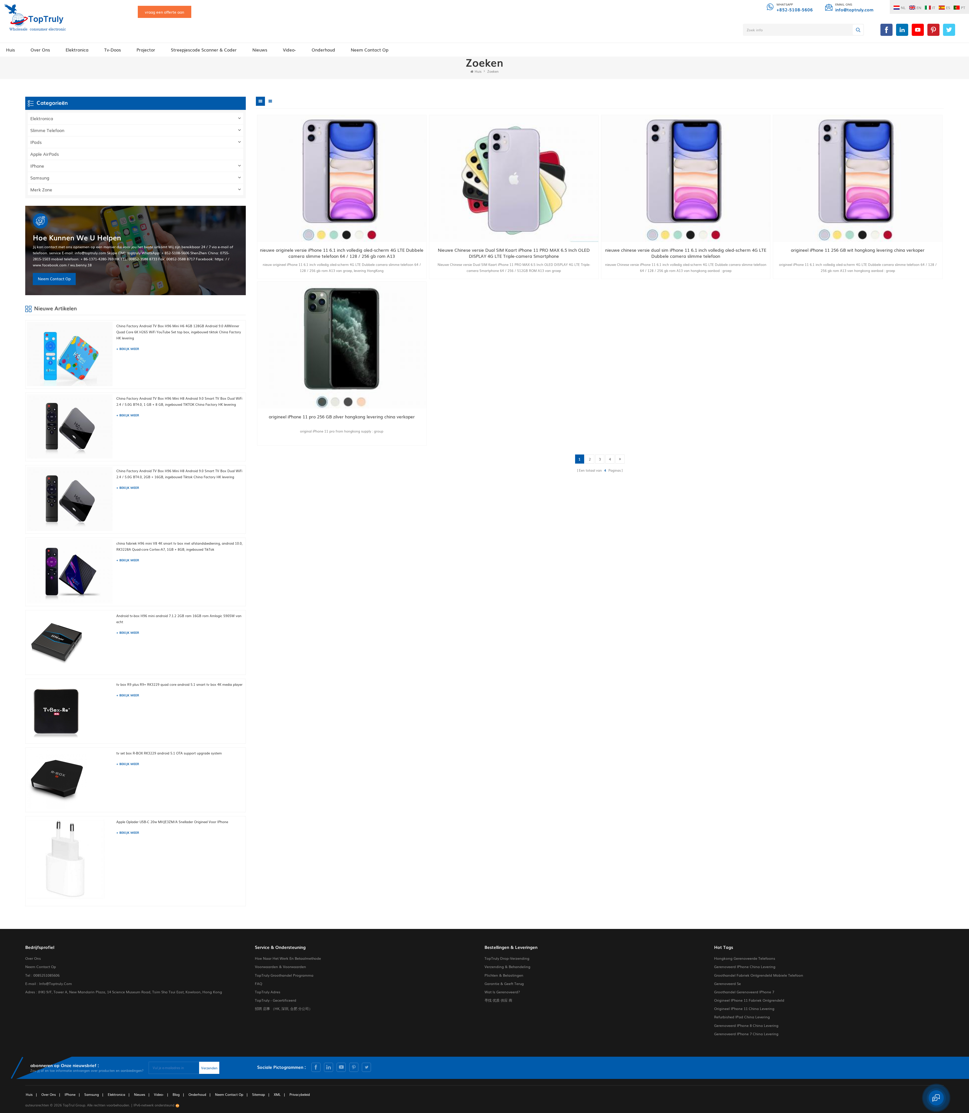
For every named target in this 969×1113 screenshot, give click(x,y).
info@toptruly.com (854, 9)
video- (289, 49)
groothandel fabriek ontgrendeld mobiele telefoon (758, 975)
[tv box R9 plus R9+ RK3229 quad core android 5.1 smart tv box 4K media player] (70, 710)
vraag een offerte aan (164, 12)
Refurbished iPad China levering (742, 1016)
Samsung (39, 177)
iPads (36, 142)
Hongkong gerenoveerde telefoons (744, 958)
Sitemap (258, 1094)
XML (277, 1094)
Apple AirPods (44, 154)
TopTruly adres (267, 991)
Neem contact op (369, 49)
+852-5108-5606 (794, 9)
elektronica (77, 49)
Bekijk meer (129, 348)
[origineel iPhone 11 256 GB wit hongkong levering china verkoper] (857, 178)
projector (146, 49)
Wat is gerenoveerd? (502, 991)
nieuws (259, 49)
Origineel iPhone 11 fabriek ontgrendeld (749, 1000)
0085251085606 (46, 975)
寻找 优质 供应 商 (498, 1000)
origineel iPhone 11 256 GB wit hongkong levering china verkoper (858, 250)
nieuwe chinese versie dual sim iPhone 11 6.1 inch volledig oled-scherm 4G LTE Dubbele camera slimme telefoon (685, 253)
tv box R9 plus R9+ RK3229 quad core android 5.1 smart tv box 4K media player (179, 684)
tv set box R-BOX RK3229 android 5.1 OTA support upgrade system (169, 753)
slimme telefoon (47, 130)
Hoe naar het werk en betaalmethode (288, 958)
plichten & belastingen (503, 975)
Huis (10, 49)
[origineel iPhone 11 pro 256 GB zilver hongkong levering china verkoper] (341, 345)
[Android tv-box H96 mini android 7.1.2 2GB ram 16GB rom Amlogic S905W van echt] (70, 642)
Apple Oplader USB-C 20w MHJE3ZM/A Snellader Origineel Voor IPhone (172, 821)
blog (176, 1094)
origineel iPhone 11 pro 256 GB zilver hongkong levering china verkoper (342, 417)
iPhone (37, 166)
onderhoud (323, 49)
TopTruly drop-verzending (506, 958)
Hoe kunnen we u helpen (77, 237)
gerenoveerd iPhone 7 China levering (746, 1033)
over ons (40, 49)
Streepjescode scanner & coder (204, 49)
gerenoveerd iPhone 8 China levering (746, 1025)
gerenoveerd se (727, 983)
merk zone (41, 189)
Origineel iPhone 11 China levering (744, 1008)
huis (29, 1094)
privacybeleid (299, 1094)
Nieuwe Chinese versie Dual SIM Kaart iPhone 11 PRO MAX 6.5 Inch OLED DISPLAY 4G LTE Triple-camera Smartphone (514, 253)
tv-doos (112, 49)
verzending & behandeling (507, 966)
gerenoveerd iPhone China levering (744, 966)
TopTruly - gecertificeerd (275, 1000)
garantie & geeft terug (504, 983)
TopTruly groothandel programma (284, 975)
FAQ (258, 983)
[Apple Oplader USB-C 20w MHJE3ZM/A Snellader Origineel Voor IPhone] (70, 860)
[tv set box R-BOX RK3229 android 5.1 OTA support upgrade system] (70, 779)
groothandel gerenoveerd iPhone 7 (744, 991)
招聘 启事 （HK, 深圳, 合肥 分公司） (283, 1008)
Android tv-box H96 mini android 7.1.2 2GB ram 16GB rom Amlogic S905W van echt (178, 618)
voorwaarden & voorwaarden (280, 966)
